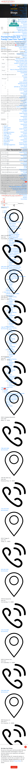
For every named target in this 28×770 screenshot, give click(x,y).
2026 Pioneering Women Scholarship (18, 186)
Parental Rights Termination (20, 32)
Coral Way (24, 111)
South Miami (24, 158)
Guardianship (24, 72)
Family (25, 91)
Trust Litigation (23, 49)
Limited (25, 77)
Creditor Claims (23, 65)
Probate (25, 40)
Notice (25, 57)
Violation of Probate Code (20, 63)
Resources (24, 185)
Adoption (24, 13)
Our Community (23, 194)
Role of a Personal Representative (18, 69)
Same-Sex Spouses (22, 66)
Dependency (24, 22)
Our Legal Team (23, 7)
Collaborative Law (22, 19)
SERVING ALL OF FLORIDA (20, 86)
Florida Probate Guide (21, 192)
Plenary (25, 80)
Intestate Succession (22, 54)
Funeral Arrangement (22, 44)
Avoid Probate (23, 52)
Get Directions (4, 449)
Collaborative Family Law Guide (19, 188)
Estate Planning (23, 82)
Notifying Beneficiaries (21, 58)
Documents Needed (22, 71)
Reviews (25, 197)
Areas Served (23, 85)
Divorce (25, 24)
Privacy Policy (17, 761)
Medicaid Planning (22, 83)
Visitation (24, 38)
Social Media (24, 199)
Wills (26, 51)
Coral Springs (23, 104)
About (25, 5)
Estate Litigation (23, 47)
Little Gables (24, 135)
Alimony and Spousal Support (19, 15)
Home (25, 4)
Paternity (25, 33)
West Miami (24, 174)
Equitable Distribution (21, 27)
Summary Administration (21, 46)
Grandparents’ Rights (22, 29)
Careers (25, 8)
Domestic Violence (22, 26)
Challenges (24, 55)
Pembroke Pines (23, 143)
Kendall (25, 127)
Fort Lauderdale (23, 119)
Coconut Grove (23, 88)
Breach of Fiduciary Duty (21, 41)
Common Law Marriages (21, 21)
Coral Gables (24, 96)
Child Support (23, 18)
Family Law (24, 12)
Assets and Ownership (21, 61)
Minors (25, 79)
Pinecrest (24, 150)
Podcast (25, 196)
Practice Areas (23, 10)
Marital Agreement (22, 30)
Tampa (25, 166)
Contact (25, 183)
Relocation (24, 36)
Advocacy (24, 75)
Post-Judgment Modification (20, 35)
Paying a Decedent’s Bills (21, 60)
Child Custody (23, 16)
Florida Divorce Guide (21, 191)
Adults (25, 74)
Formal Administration (21, 43)
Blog (26, 182)
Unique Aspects (23, 68)
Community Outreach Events (20, 189)
